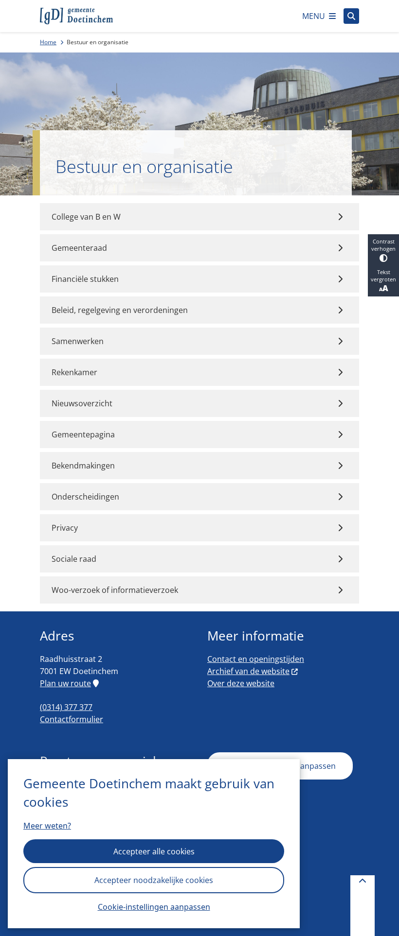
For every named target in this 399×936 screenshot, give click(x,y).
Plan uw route (65, 683)
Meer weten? (47, 825)
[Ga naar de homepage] (76, 16)
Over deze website (240, 683)
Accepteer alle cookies (154, 851)
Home (48, 42)
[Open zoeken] (351, 16)
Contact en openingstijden (255, 659)
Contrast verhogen (383, 245)
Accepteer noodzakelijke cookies (153, 880)
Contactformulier (71, 719)
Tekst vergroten (383, 275)
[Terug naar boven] (362, 905)
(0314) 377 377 (66, 707)
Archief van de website (248, 671)
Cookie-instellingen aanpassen (154, 906)
